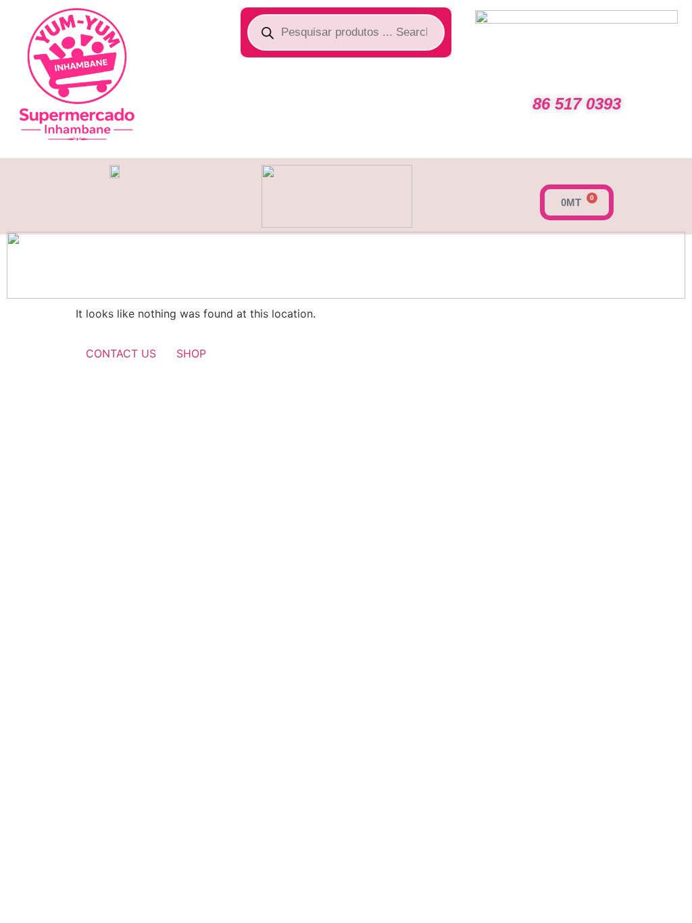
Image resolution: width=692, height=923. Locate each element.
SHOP (191, 353)
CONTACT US (121, 353)
